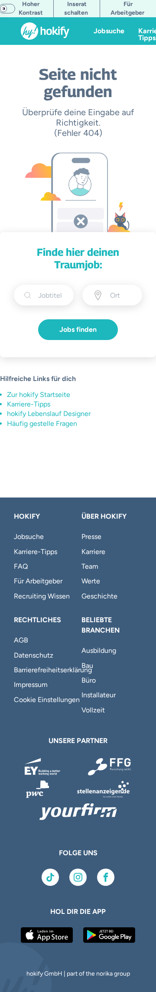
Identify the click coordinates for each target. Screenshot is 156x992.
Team (89, 566)
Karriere (93, 552)
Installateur (98, 695)
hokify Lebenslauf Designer (49, 413)
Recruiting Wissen (42, 596)
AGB (21, 640)
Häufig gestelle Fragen (42, 423)
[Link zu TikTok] (50, 877)
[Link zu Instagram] (78, 877)
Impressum (31, 684)
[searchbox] (50, 295)
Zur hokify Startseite (38, 395)
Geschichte (99, 596)
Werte (90, 581)
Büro (88, 680)
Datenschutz (33, 655)
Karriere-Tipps (28, 404)
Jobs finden (78, 329)
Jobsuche (109, 31)
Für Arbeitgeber (38, 581)
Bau (87, 665)
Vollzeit (93, 710)
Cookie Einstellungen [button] (47, 700)
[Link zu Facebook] (105, 877)
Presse (91, 536)
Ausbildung (98, 650)
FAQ (21, 566)
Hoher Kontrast (31, 8)
